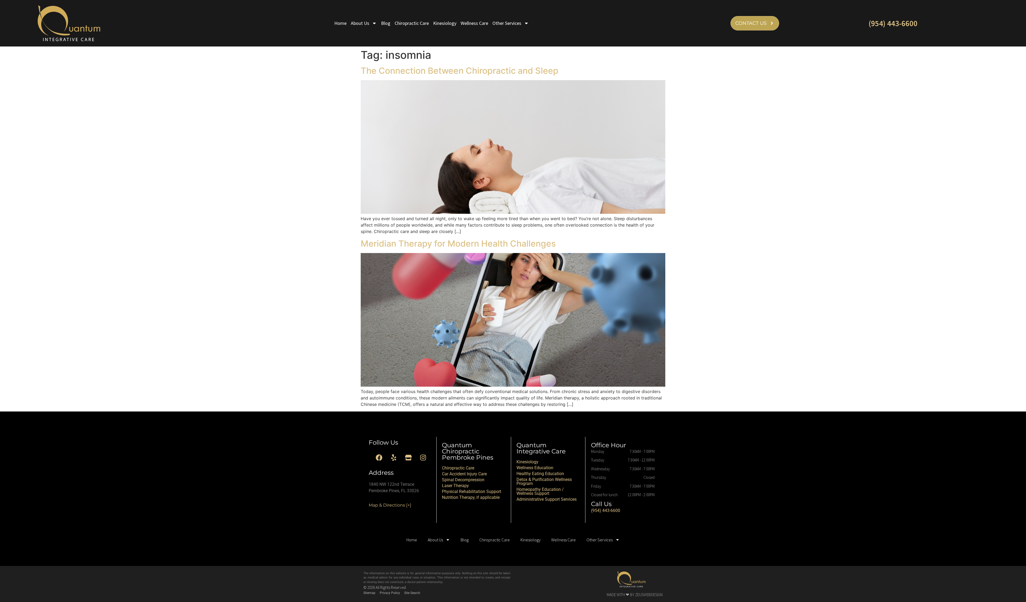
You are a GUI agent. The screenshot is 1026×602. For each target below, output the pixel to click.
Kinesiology (444, 23)
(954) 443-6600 (893, 23)
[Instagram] (423, 457)
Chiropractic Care (412, 23)
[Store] (408, 457)
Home (340, 23)
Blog (385, 23)
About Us (360, 23)
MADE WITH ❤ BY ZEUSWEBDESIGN (635, 594)
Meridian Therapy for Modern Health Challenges (458, 243)
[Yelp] (394, 457)
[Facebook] (379, 457)
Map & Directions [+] (390, 505)
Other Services (506, 23)
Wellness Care (474, 23)
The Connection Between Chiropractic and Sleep (459, 70)
